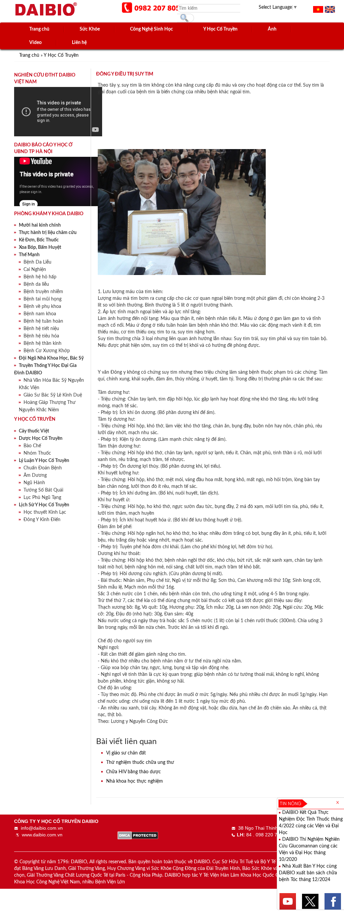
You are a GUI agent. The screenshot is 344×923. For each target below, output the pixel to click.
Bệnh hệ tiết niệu (41, 328)
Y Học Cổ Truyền (61, 55)
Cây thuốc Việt (34, 431)
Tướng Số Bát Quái (43, 490)
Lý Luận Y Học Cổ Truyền (44, 460)
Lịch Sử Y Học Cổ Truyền (44, 505)
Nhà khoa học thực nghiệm (134, 781)
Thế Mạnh (29, 254)
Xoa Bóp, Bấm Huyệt (40, 247)
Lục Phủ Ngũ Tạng (42, 497)
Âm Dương (35, 475)
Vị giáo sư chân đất (126, 753)
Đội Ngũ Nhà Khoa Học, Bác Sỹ (51, 358)
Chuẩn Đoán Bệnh (43, 468)
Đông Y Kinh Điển (42, 519)
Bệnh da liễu (36, 284)
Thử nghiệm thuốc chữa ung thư (140, 762)
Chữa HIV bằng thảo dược (133, 772)
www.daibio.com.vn (42, 834)
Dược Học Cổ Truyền (40, 438)
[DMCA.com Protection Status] (138, 834)
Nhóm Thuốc (37, 453)
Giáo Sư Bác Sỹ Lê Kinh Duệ (53, 395)
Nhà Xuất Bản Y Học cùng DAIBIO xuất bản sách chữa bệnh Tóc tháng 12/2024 (308, 873)
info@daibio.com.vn (42, 828)
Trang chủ (30, 55)
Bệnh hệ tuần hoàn (43, 321)
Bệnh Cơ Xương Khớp (47, 351)
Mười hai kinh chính (40, 225)
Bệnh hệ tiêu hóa (41, 336)
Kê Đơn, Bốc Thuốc (39, 240)
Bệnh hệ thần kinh (42, 343)
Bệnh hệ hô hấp (40, 277)
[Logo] (46, 8)
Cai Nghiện (35, 269)
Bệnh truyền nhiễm (43, 291)
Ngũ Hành (34, 482)
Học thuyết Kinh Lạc (45, 512)
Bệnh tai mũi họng (42, 299)
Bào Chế (32, 446)
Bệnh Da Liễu (37, 262)
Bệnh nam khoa (40, 314)
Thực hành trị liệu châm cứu (48, 232)
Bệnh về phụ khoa (42, 306)
